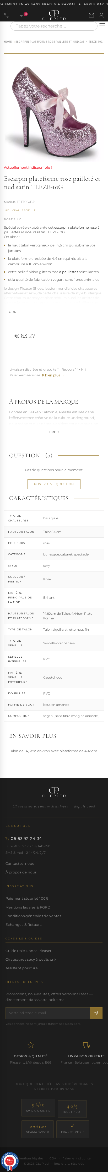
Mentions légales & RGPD (28, 907)
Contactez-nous (20, 863)
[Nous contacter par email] (91, 15)
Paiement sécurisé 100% (27, 898)
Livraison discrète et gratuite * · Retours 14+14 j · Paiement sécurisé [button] (48, 372)
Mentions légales (30, 1158)
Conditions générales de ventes (33, 916)
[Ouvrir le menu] (102, 25)
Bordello (13, 219)
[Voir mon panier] (18, 15)
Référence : (10, 202)
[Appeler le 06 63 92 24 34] (6, 15)
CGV (53, 1158)
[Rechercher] (91, 26)
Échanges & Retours (23, 924)
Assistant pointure (22, 968)
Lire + (54, 432)
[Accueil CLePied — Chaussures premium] (53, 792)
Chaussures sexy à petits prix (31, 959)
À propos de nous (21, 872)
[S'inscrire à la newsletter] (96, 1013)
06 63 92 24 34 (26, 838)
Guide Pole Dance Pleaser (28, 951)
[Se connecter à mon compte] (101, 15)
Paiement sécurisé (76, 1158)
